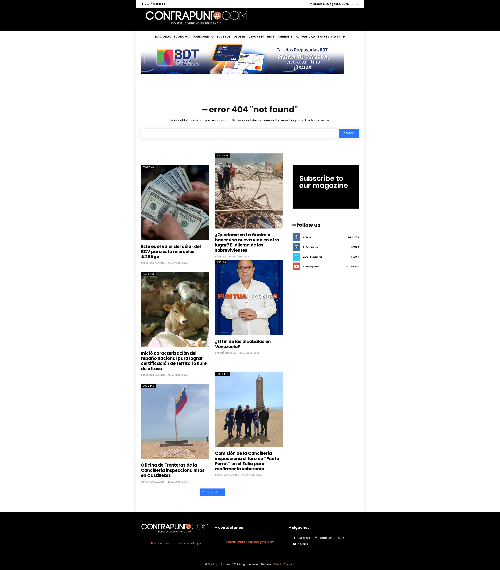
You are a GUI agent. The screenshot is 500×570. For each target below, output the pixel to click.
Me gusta (353, 237)
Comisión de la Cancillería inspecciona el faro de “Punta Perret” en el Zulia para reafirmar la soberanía (247, 461)
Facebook (304, 538)
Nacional (222, 155)
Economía (149, 167)
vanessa (220, 256)
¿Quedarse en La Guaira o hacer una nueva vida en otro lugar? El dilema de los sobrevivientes (247, 242)
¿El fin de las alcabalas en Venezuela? (243, 344)
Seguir (355, 247)
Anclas (221, 262)
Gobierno (148, 385)
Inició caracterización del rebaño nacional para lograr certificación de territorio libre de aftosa (174, 361)
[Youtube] (294, 543)
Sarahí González (226, 352)
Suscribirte (352, 266)
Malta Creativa (285, 564)
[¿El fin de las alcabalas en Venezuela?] (249, 297)
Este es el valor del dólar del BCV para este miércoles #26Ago (171, 252)
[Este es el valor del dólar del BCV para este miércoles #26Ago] (175, 202)
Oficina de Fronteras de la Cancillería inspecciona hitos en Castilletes (172, 470)
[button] (358, 4)
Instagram (326, 538)
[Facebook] (294, 537)
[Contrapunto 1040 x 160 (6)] (242, 77)
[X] (339, 537)
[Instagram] (316, 537)
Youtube (303, 544)
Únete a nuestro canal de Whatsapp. (176, 543)
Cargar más (211, 492)
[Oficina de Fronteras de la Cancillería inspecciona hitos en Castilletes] (175, 421)
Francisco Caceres (153, 263)
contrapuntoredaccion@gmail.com (250, 542)
